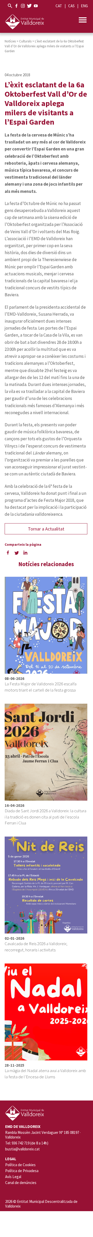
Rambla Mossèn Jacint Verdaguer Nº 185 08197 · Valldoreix (43, 1135)
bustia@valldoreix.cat (22, 1149)
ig (23, 6)
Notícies (10, 41)
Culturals (25, 41)
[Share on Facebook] (8, 552)
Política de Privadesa (21, 1170)
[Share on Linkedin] (25, 552)
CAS (71, 5)
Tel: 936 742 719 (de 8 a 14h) (26, 1143)
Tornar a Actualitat (46, 529)
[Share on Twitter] (16, 552)
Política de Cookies (20, 1164)
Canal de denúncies (20, 1182)
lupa (10, 6)
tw (29, 6)
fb (16, 6)
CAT (59, 5)
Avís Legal (13, 1176)
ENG (84, 5)
